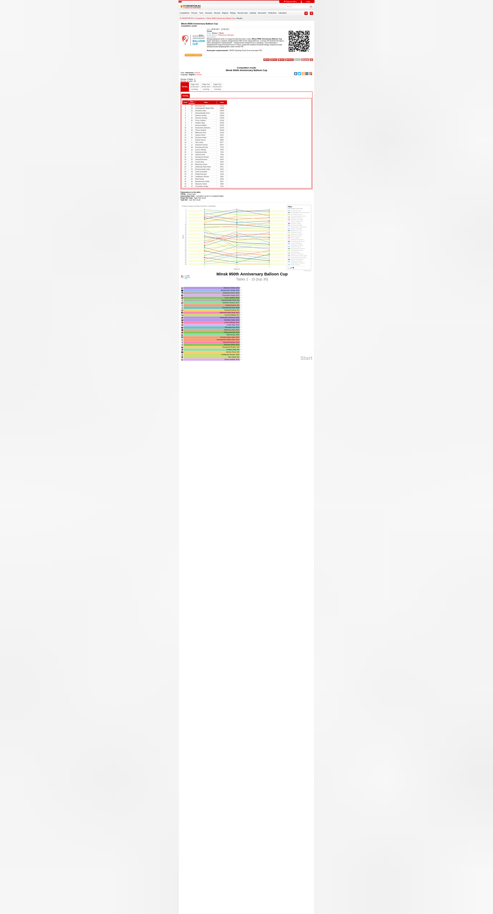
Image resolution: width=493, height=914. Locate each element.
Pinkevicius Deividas (226, 35)
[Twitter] (299, 73)
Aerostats (208, 13)
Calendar (253, 13)
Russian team (243, 13)
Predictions (272, 13)
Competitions (184, 13)
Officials (290, 59)
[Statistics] (311, 60)
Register (225, 13)
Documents (262, 13)
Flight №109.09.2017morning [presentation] (217, 86)
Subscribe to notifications (193, 55)
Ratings (233, 13)
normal (197, 73)
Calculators (282, 13)
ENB (267, 59)
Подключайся (291, 1)
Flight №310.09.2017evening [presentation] (194, 86)
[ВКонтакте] (295, 73)
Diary (274, 59)
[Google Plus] (310, 73)
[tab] (185, 87)
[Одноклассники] (303, 73)
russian (198, 75)
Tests (201, 13)
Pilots (282, 59)
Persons (194, 13)
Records (217, 13)
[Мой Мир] (306, 73)
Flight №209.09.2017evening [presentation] (206, 86)
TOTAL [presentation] (185, 87)
